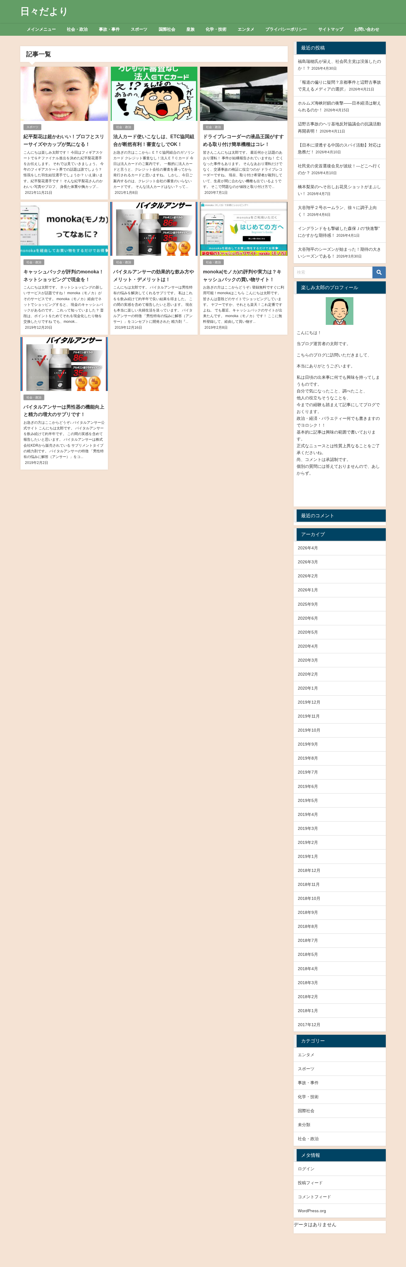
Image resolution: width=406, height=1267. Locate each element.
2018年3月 (308, 983)
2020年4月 (308, 646)
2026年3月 (308, 562)
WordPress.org (312, 1211)
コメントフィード (314, 1197)
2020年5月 (308, 632)
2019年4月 (308, 814)
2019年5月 (308, 800)
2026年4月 (308, 548)
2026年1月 (308, 590)
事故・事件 (109, 29)
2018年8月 (308, 926)
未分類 (304, 1125)
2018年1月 (308, 1011)
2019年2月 (308, 842)
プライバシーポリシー (286, 29)
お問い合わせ (366, 29)
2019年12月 (309, 702)
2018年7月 (308, 940)
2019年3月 (308, 828)
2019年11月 (309, 716)
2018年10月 (309, 898)
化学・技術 (216, 29)
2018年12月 (309, 870)
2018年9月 (308, 912)
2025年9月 (308, 604)
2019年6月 (308, 786)
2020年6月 (308, 618)
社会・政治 (77, 29)
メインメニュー (41, 29)
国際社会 (167, 29)
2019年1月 (308, 856)
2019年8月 (308, 758)
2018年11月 (309, 884)
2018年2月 (308, 997)
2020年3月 (308, 660)
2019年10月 (309, 730)
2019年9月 (308, 744)
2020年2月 (308, 674)
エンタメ (246, 29)
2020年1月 (308, 688)
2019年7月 (308, 772)
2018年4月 (308, 969)
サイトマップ (330, 29)
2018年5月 (308, 954)
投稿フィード (310, 1183)
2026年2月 (308, 576)
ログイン (306, 1169)
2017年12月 (309, 1025)
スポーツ (139, 29)
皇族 (190, 29)
